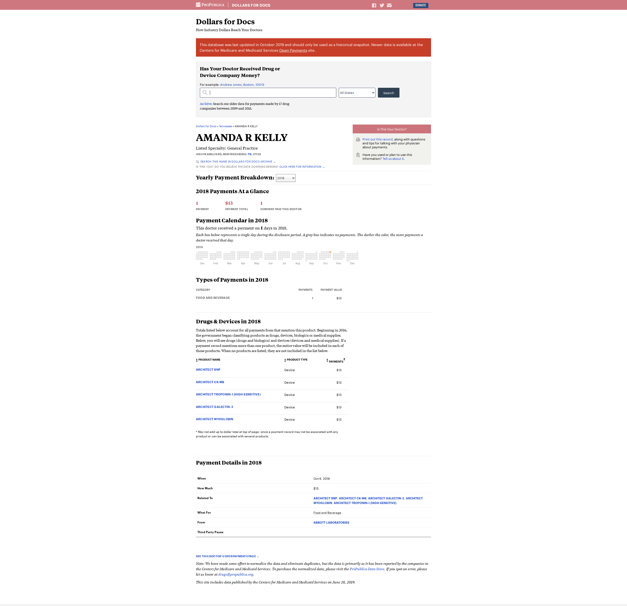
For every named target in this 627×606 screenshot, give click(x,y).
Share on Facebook (374, 5)
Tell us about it (393, 158)
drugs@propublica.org (235, 574)
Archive (205, 103)
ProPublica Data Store (367, 568)
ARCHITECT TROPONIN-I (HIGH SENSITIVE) (228, 394)
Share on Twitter (382, 5)
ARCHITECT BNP (208, 369)
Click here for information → (302, 166)
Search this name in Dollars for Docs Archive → (238, 161)
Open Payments (293, 50)
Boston (248, 84)
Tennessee (225, 126)
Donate (420, 5)
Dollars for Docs (251, 5)
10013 (259, 84)
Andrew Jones (230, 84)
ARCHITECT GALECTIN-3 (214, 406)
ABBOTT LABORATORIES (331, 522)
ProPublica (210, 5)
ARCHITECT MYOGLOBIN (214, 419)
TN (249, 154)
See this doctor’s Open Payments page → (227, 556)
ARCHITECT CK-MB (210, 382)
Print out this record (377, 139)
